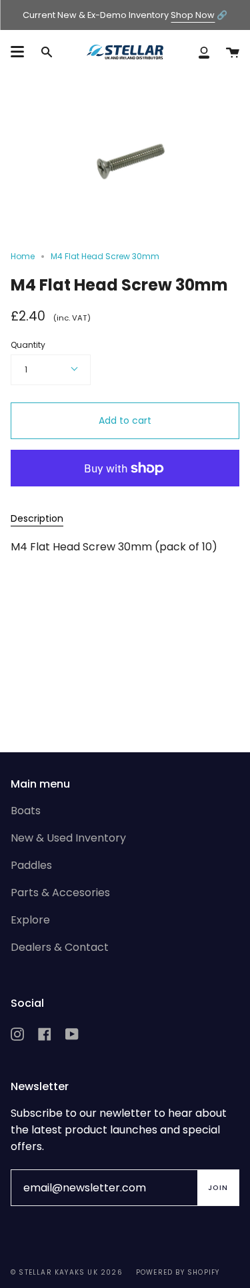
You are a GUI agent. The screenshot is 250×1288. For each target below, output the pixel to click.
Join (218, 1188)
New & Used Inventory (68, 838)
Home (23, 256)
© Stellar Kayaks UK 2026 (67, 1272)
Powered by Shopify (178, 1272)
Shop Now (193, 15)
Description (37, 518)
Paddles (31, 865)
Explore (30, 920)
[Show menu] (17, 52)
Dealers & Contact (60, 947)
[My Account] (204, 52)
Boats (26, 810)
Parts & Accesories (60, 892)
